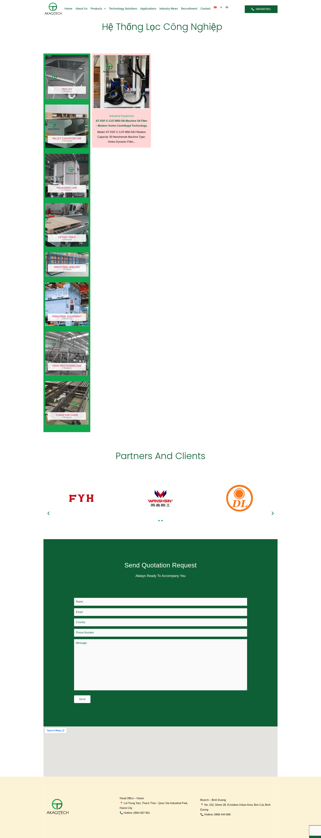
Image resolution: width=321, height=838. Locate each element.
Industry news (168, 8)
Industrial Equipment (121, 116)
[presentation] (48, 513)
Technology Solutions (123, 8)
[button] (159, 520)
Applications (148, 8)
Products (96, 8)
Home (68, 8)
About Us (81, 8)
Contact (205, 8)
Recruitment (189, 8)
